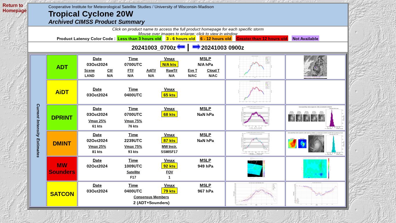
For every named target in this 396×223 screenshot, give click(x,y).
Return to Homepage (15, 8)
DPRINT (61, 117)
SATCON (62, 194)
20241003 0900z (222, 47)
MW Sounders (62, 168)
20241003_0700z (154, 47)
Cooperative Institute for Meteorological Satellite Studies (99, 6)
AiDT (62, 92)
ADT (62, 67)
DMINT (62, 143)
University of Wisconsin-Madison (184, 6)
